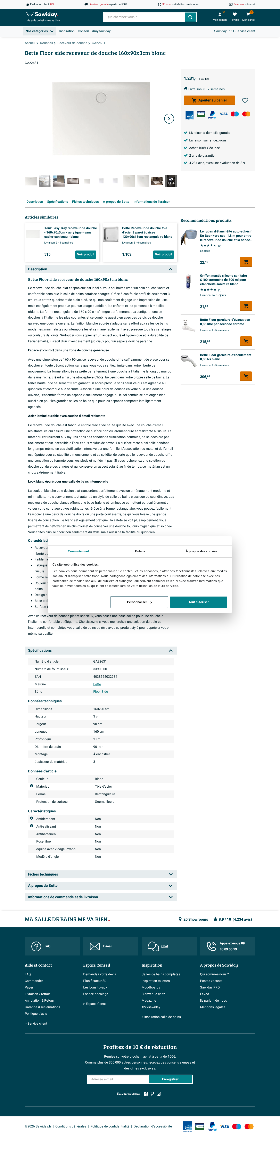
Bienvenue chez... (154, 994)
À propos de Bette (116, 201)
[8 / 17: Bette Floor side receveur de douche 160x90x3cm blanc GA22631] (129, 181)
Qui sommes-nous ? (214, 974)
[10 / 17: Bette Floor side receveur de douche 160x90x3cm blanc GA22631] (157, 181)
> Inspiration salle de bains (161, 1017)
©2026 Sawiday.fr (38, 1126)
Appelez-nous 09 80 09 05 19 (232, 946)
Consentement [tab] (78, 551)
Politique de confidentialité (110, 1126)
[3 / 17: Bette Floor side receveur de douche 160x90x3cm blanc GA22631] (59, 181)
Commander (34, 980)
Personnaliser (137, 602)
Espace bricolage (95, 994)
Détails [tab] (140, 551)
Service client (245, 31)
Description (34, 201)
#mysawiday (101, 31)
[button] (245, 101)
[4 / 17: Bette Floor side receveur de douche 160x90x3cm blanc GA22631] (73, 181)
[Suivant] (169, 119)
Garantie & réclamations (42, 1007)
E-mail (107, 946)
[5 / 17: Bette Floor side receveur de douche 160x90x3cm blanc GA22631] (87, 181)
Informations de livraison (151, 201)
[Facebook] (145, 1093)
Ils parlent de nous (213, 1000)
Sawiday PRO (224, 31)
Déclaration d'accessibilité (153, 1126)
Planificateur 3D (95, 980)
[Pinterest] (152, 1093)
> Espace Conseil (95, 1003)
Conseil (83, 31)
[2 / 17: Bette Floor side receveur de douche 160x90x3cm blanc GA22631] (45, 181)
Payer (29, 987)
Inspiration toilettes (156, 980)
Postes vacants (211, 980)
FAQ (47, 946)
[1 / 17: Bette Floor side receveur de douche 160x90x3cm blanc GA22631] (31, 181)
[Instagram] (158, 1093)
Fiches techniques (85, 201)
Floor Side (100, 691)
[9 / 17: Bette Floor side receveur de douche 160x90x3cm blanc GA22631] (143, 181)
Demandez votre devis (99, 974)
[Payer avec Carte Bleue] (201, 114)
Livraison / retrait (37, 994)
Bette (97, 684)
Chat (164, 946)
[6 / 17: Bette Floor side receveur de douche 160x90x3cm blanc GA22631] (101, 181)
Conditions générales (70, 1126)
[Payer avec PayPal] (212, 115)
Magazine (149, 1000)
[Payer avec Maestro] (235, 114)
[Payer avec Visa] (224, 114)
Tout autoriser (199, 602)
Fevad (204, 994)
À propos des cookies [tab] (201, 551)
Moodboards (151, 987)
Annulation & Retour (39, 1000)
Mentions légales (212, 1007)
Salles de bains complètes (161, 974)
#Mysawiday (151, 1007)
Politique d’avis (36, 1013)
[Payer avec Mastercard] (246, 114)
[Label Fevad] (189, 115)
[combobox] (144, 17)
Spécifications (57, 201)
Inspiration (67, 31)
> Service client (36, 1023)
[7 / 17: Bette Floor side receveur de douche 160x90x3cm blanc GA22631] (115, 181)
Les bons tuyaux (95, 987)
